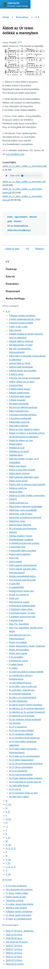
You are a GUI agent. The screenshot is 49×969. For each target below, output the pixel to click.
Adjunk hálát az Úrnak (19, 363)
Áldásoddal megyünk (19, 422)
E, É (8, 812)
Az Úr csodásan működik (21, 734)
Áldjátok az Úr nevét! (19, 451)
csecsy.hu (13, 3)
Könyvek (10, 276)
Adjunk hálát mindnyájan (21, 367)
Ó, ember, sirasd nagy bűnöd (19, 904)
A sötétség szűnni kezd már (22, 617)
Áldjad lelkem (15, 444)
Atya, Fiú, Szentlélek (19, 624)
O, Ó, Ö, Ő (11, 848)
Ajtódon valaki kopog (19, 393)
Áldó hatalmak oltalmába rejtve (24, 477)
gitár (9, 221)
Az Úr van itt (15, 789)
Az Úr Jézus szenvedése (21, 767)
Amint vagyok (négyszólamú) (23, 565)
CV (7, 261)
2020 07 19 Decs (14, 946)
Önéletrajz (11, 269)
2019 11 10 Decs (14, 957)
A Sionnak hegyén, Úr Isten (22, 613)
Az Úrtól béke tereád (19, 785)
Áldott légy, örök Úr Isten (20, 514)
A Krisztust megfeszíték (20, 418)
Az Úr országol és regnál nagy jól (25, 782)
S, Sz (8, 859)
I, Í (7, 826)
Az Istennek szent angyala (21, 716)
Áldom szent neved (18, 481)
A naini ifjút (14, 583)
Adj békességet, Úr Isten (21, 345)
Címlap (5, 17)
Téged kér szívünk (14, 900)
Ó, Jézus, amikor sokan (17, 893)
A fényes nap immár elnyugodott (24, 378)
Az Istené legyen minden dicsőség (25, 705)
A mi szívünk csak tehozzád (22, 580)
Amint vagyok (15, 561)
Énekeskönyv (22, 17)
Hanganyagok (13, 291)
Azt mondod (15, 723)
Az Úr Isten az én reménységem (24, 756)
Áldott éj (39, 249)
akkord (33, 217)
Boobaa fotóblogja (15, 298)
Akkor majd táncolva (19, 411)
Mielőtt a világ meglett (16, 908)
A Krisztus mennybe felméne (22, 415)
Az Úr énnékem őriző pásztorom (24, 738)
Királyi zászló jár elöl (16, 897)
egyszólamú (21, 217)
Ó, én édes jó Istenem (16, 886)
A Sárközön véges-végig (21, 609)
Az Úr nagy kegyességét (21, 774)
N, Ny (8, 845)
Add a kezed (15, 330)
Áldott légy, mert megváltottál (23, 510)
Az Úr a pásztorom (18, 727)
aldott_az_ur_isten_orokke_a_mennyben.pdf (23, 181)
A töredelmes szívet (18, 661)
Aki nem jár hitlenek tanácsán (23, 407)
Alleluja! (13, 532)
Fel (27, 249)
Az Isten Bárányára (18, 701)
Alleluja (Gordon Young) (20, 536)
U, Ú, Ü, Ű (11, 867)
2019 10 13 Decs (14, 960)
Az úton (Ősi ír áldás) (19, 796)
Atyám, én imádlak (18, 642)
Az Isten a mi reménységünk (22, 697)
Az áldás (13, 668)
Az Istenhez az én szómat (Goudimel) (27, 712)
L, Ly (8, 837)
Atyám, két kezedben (19, 650)
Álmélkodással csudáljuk (21, 539)
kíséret (17, 221)
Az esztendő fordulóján (20, 694)
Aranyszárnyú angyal (19, 602)
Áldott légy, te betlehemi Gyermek (25, 517)
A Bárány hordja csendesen (22, 315)
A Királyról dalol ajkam (20, 396)
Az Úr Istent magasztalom (21, 760)
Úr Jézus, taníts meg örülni (18, 915)
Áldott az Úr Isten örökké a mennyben (27, 495)
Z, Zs (8, 874)
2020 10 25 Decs (14, 935)
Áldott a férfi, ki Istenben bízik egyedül (27, 484)
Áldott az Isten (12, 249)
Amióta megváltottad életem (22, 576)
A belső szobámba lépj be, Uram (24, 319)
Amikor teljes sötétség (19, 554)
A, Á (37, 17)
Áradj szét (14, 598)
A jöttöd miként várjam (19, 389)
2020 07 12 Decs (14, 949)
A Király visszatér (17, 400)
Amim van (14, 558)
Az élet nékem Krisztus (20, 683)
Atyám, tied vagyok (18, 653)
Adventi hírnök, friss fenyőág (22, 371)
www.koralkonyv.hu (15, 153)
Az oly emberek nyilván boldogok (25, 719)
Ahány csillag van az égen (21, 382)
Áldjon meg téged (17, 466)
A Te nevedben (16, 657)
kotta (10, 217)
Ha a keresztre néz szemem (19, 889)
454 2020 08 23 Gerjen (17, 942)
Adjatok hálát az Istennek (21, 341)
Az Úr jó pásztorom (18, 771)
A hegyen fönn (16, 385)
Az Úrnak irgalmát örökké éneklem (25, 778)
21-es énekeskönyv (17, 226)
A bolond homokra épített (21, 323)
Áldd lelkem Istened (18, 426)
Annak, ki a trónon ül (19, 595)
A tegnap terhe (16, 620)
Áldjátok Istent (16, 455)
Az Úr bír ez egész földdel (21, 730)
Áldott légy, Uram (17, 521)
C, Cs (8, 804)
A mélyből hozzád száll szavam (24, 543)
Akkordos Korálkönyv (19, 230)
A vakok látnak (16, 664)
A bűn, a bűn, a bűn (18, 326)
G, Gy (8, 819)
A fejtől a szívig (16, 374)
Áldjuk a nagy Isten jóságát (22, 470)
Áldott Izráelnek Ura (18, 503)
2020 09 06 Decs (14, 938)
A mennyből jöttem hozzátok (22, 550)
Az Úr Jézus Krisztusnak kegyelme (25, 763)
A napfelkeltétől (16, 587)
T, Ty (8, 863)
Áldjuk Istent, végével (19, 473)
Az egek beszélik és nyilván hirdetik (26, 672)
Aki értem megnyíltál (19, 404)
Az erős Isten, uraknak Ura (21, 690)
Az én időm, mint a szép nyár (23, 686)
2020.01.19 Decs (14, 953)
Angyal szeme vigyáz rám (21, 591)
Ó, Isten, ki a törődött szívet (18, 919)
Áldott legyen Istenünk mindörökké (25, 506)
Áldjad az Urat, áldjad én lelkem (24, 429)
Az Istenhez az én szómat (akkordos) (26, 708)
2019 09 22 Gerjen (15, 964)
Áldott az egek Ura (18, 488)
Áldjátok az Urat (16, 448)
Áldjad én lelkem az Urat (21, 440)
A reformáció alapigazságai (22, 606)
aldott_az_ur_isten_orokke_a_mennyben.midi (24, 166)
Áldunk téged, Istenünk (20, 525)
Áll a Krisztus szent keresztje (23, 528)
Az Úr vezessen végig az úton (23, 793)
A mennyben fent (17, 547)
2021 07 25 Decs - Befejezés (20, 931)
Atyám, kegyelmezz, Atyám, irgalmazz (27, 646)
